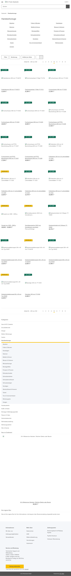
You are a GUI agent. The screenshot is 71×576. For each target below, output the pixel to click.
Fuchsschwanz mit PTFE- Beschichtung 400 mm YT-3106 (57, 123)
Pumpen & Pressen (59, 31)
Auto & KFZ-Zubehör (7, 324)
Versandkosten (10, 537)
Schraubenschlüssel (59, 35)
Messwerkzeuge (11, 31)
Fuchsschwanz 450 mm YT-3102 (10, 122)
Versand (26, 569)
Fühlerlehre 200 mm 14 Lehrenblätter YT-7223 (35, 191)
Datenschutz (29, 531)
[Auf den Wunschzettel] (19, 71)
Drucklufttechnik (5, 327)
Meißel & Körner (35, 27)
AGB (27, 534)
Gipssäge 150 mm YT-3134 (32, 294)
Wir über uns (9, 531)
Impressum (29, 543)
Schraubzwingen (11, 39)
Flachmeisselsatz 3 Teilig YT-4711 (34, 89)
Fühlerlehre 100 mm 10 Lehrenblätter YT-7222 (59, 157)
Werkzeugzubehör (6, 424)
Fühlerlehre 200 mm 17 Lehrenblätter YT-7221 (59, 191)
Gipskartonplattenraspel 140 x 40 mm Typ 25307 (11, 260)
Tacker (12, 42)
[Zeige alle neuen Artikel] (69, 432)
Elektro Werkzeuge (6, 334)
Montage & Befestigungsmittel (9, 412)
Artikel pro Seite (27, 57)
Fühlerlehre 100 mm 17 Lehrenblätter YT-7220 (11, 191)
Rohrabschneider (12, 35)
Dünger (3, 330)
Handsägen (59, 23)
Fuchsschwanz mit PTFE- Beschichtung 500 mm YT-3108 (33, 157)
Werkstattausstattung (7, 421)
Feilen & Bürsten (35, 23)
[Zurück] (40, 61)
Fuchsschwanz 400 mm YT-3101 (58, 89)
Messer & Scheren (59, 27)
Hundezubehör (5, 405)
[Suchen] (68, 6)
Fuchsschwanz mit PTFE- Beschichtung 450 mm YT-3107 (10, 157)
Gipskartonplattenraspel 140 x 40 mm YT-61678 (35, 260)
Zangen (12, 46)
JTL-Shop (61, 573)
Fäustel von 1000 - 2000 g (8, 225)
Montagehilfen (35, 31)
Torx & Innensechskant (35, 42)
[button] (55, 2)
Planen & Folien (5, 415)
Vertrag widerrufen (14, 566)
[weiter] (68, 61)
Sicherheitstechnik (6, 418)
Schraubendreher (35, 35)
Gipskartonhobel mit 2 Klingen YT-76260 (58, 226)
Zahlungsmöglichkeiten (12, 534)
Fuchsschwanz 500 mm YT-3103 (34, 122)
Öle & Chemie (5, 428)
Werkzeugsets (59, 42)
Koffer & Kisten (5, 408)
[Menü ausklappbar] (2, 1)
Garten (3, 337)
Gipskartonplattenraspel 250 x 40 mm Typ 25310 (59, 260)
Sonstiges (35, 39)
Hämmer (11, 27)
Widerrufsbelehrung (31, 537)
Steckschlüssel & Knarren (59, 39)
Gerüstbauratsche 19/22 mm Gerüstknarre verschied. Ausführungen (33, 226)
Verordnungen (30, 540)
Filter (5, 57)
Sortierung (14, 57)
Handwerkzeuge (6, 340)
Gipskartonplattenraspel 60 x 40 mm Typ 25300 (11, 295)
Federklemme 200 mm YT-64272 (10, 89)
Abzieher (11, 23)
